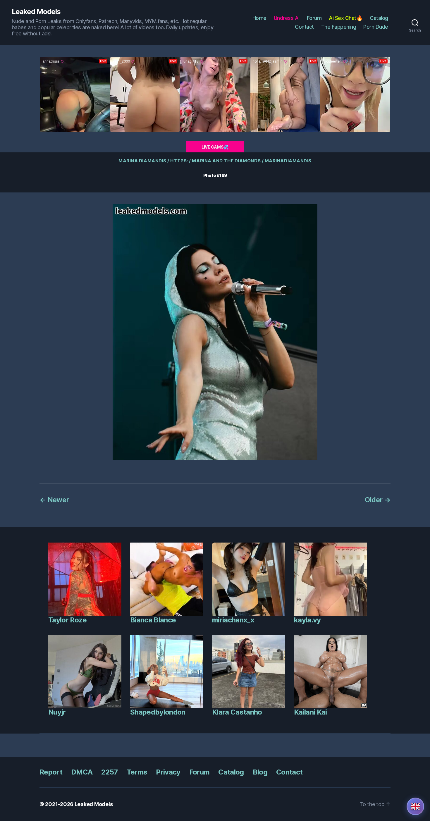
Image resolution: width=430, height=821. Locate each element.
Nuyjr (57, 712)
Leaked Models (36, 11)
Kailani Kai (310, 712)
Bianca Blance (153, 620)
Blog (260, 772)
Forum (314, 18)
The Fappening (338, 27)
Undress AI (287, 18)
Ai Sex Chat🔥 (345, 18)
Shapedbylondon (157, 712)
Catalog (379, 18)
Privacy (168, 772)
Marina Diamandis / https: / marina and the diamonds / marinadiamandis (215, 160)
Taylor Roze (67, 620)
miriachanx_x (233, 620)
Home (259, 18)
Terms (137, 772)
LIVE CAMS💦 (215, 146)
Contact (304, 27)
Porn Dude (375, 27)
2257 (109, 772)
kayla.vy (307, 620)
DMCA (81, 772)
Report (50, 772)
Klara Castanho (237, 712)
